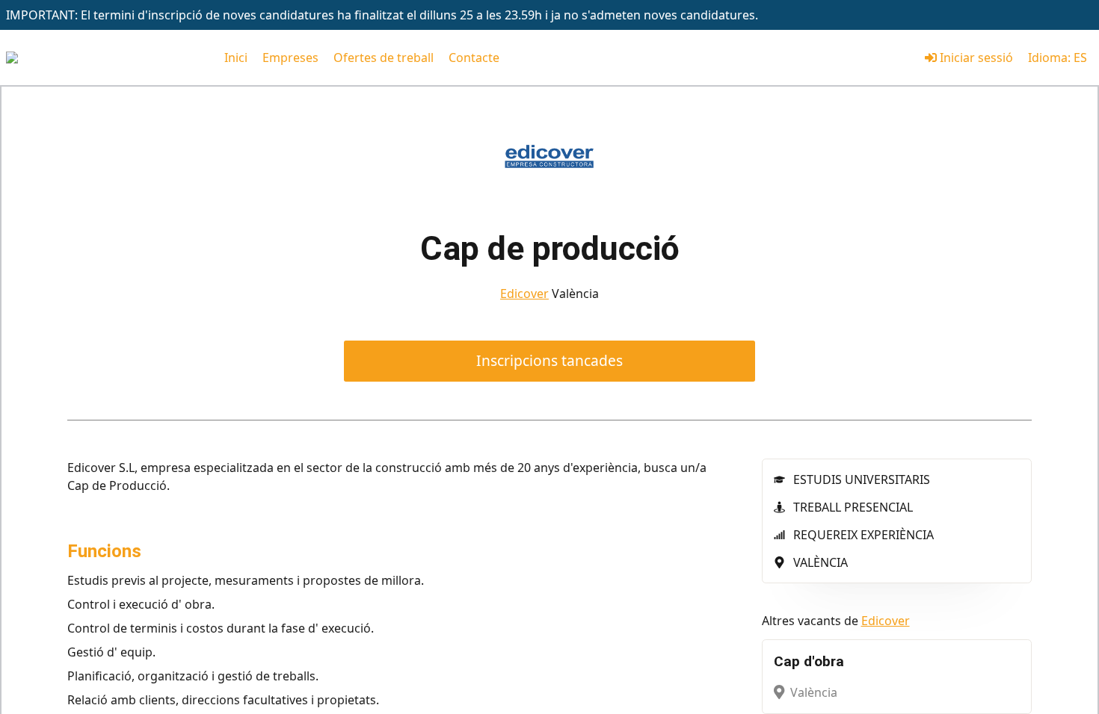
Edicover (524, 293)
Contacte (474, 57)
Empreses (290, 57)
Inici (235, 57)
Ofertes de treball (383, 57)
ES (1080, 57)
